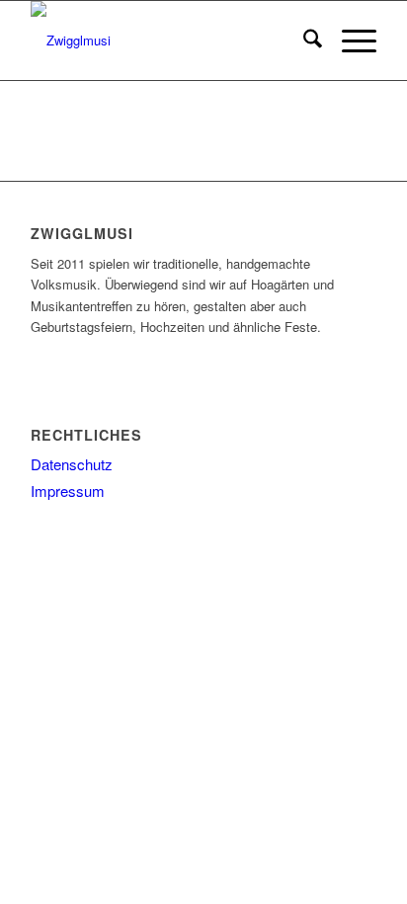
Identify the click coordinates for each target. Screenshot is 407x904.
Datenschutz (72, 463)
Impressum (68, 490)
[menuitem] (303, 40)
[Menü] (349, 40)
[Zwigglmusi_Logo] (169, 40)
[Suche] (303, 40)
